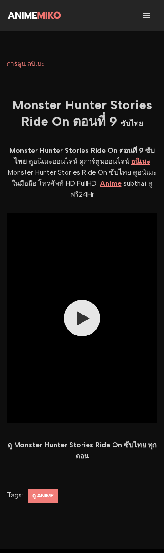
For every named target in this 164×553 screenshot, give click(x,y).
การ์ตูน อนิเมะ (26, 63)
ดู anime (43, 495)
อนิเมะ (140, 161)
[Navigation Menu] (146, 15)
